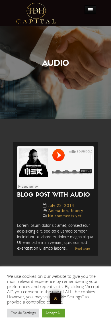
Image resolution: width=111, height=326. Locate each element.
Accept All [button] (53, 312)
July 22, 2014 (61, 205)
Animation (58, 210)
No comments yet (65, 215)
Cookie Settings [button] (23, 312)
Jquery (76, 210)
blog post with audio (53, 195)
